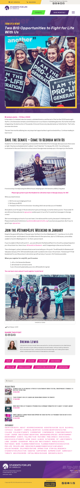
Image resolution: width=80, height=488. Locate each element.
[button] (31, 2)
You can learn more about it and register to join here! (24, 271)
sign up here (28, 212)
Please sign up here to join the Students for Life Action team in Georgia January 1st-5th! (40, 193)
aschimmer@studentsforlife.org (37, 221)
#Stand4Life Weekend (34, 245)
